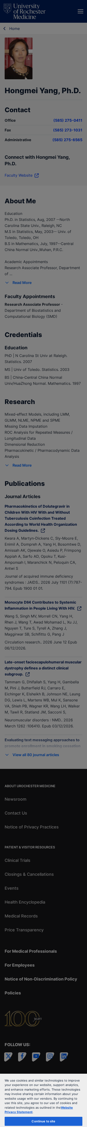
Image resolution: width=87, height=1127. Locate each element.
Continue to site (43, 1121)
